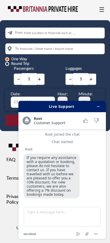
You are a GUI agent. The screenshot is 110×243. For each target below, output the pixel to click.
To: (17, 48)
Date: (15, 94)
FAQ (10, 160)
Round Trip (20, 64)
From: (19, 32)
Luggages (73, 68)
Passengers (24, 68)
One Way (19, 59)
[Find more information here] (62, 170)
